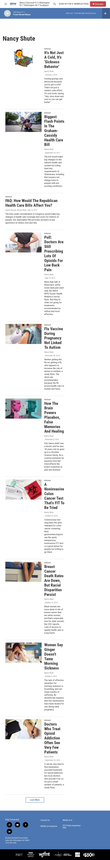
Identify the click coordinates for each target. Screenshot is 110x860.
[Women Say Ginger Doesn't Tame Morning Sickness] (23, 653)
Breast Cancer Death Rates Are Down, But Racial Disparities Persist (54, 580)
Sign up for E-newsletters (74, 4)
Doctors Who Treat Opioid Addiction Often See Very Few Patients (52, 738)
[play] (7, 13)
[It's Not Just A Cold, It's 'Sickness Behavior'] (23, 58)
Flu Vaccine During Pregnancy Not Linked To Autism (53, 338)
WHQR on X (67, 820)
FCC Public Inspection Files (72, 827)
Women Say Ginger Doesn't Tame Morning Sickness (53, 656)
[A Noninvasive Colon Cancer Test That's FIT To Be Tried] (23, 489)
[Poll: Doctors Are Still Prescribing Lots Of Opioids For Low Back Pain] (23, 242)
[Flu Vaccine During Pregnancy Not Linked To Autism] (23, 334)
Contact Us (45, 820)
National (47, 49)
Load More (35, 800)
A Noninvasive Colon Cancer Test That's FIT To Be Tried (54, 496)
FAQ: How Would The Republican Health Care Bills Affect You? (31, 203)
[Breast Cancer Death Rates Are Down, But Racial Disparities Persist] (23, 572)
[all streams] (106, 13)
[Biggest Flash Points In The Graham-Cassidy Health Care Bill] (23, 122)
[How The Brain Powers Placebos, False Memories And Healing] (23, 409)
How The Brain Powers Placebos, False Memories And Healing (54, 417)
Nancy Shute (49, 71)
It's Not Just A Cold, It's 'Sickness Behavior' (54, 59)
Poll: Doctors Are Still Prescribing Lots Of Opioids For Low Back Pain (53, 253)
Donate (99, 4)
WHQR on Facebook (49, 826)
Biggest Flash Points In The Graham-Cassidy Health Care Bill (54, 130)
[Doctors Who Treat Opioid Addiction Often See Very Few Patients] (23, 729)
